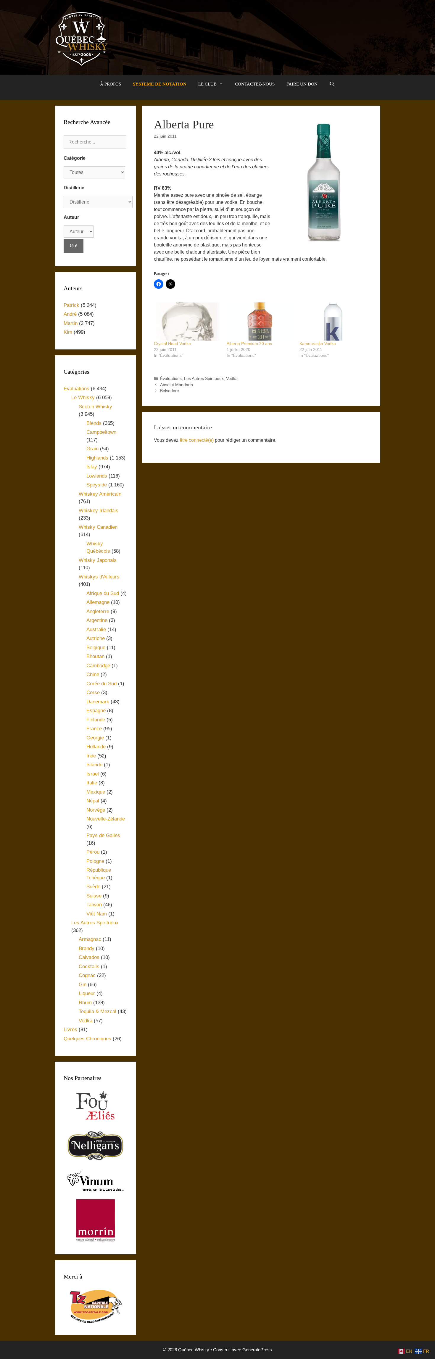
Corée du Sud (101, 683)
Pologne (95, 861)
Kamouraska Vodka (317, 343)
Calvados (89, 957)
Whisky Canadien (98, 527)
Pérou (92, 852)
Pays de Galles (103, 835)
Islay (91, 467)
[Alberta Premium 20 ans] (260, 321)
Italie (91, 783)
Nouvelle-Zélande (105, 819)
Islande (94, 765)
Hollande (96, 746)
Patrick (71, 305)
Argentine (96, 620)
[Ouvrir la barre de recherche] (332, 84)
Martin (71, 323)
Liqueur (87, 993)
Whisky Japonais (98, 560)
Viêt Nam (96, 914)
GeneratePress (257, 1349)
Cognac (87, 975)
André (70, 314)
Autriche (95, 638)
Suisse (94, 896)
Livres (70, 1029)
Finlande (95, 720)
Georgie (95, 738)
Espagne (96, 710)
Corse (93, 692)
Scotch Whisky (95, 407)
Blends (94, 423)
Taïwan (94, 904)
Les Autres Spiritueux (204, 378)
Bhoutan (95, 656)
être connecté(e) (197, 440)
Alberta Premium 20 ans (249, 343)
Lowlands (96, 476)
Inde (91, 756)
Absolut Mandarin (176, 385)
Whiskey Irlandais (98, 510)
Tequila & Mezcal (97, 1011)
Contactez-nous (255, 84)
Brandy (86, 948)
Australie (96, 629)
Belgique (95, 647)
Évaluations (171, 378)
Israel (92, 774)
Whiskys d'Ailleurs (99, 577)
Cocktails (89, 966)
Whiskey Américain (100, 494)
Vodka (232, 378)
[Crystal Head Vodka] (187, 321)
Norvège (95, 810)
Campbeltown (101, 432)
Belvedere (169, 390)
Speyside (96, 485)
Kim (68, 332)
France (94, 728)
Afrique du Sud (102, 593)
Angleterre (97, 611)
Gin (82, 984)
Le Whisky (83, 397)
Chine (92, 674)
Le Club (207, 84)
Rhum (85, 1002)
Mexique (95, 792)
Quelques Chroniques (87, 1039)
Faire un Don (302, 84)
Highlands (97, 458)
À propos (110, 84)
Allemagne (97, 602)
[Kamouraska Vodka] (332, 321)
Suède (93, 886)
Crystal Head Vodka (172, 343)
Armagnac (90, 939)
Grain (92, 449)
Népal (92, 801)
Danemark (97, 702)
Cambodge (98, 665)
